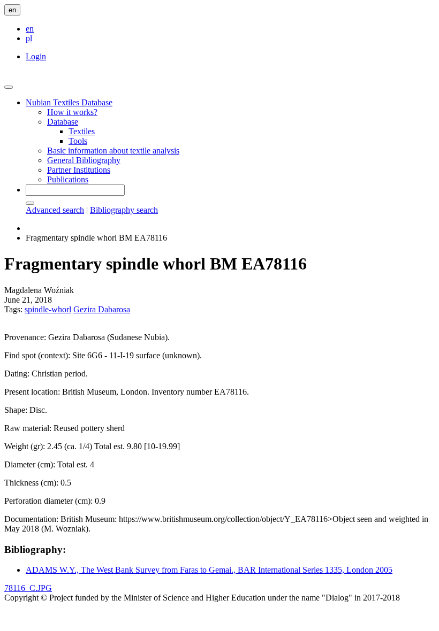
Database (62, 121)
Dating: (16, 373)
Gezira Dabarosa (101, 309)
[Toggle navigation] (8, 87)
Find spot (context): (37, 355)
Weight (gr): (24, 446)
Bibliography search (124, 209)
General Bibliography (83, 160)
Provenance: (25, 337)
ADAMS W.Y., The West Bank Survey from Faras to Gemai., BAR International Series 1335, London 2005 (209, 569)
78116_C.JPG (28, 587)
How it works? (72, 112)
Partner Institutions (78, 169)
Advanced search (55, 209)
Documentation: (31, 519)
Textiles (82, 131)
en (12, 10)
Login (36, 56)
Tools (78, 140)
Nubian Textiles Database (69, 102)
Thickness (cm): (31, 482)
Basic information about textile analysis (113, 150)
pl (29, 38)
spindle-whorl (48, 309)
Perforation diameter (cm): (48, 500)
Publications (67, 179)
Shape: (15, 409)
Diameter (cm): (29, 464)
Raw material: (27, 428)
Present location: (32, 391)
